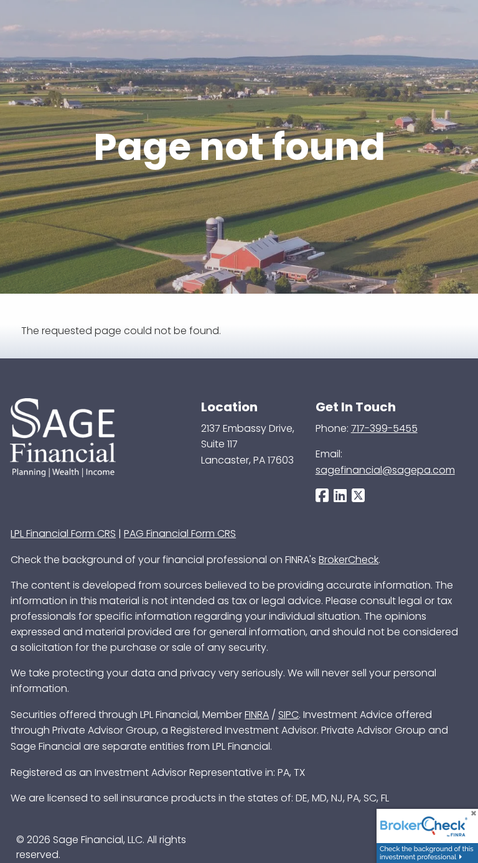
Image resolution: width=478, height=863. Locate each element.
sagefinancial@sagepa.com (385, 470)
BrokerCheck (348, 560)
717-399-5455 (384, 428)
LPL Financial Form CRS (63, 533)
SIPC (288, 714)
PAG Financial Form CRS (180, 533)
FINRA (257, 714)
